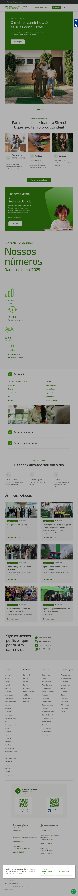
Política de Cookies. (16, 873)
